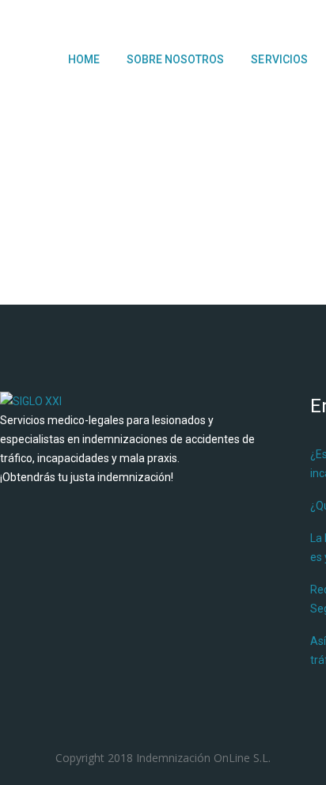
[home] (31, 401)
